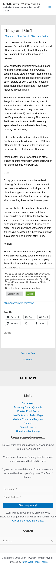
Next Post (28, 359)
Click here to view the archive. (28, 520)
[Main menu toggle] (49, 7)
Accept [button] (30, 294)
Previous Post (28, 353)
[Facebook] (21, 378)
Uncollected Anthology (28, 431)
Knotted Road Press (28, 411)
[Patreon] (34, 378)
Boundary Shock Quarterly (28, 407)
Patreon (28, 423)
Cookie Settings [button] (15, 294)
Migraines (10, 36)
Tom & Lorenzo (28, 427)
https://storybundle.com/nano (19, 303)
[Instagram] (25, 378)
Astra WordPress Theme (35, 562)
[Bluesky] (30, 378)
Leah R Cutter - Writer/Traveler (21, 4)
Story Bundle (23, 36)
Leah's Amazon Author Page (28, 415)
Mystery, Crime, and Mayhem (28, 419)
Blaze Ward (28, 403)
